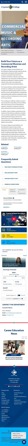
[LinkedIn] (17, 386)
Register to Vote (18, 403)
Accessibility (5, 411)
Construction (5, 403)
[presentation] (23, 338)
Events (3, 413)
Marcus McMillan (7, 198)
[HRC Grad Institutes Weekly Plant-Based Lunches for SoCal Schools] (14, 347)
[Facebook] (8, 386)
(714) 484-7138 (9, 315)
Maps (3, 393)
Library (3, 396)
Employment (17, 400)
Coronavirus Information (20, 402)
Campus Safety (5, 402)
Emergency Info (5, 400)
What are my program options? (14, 167)
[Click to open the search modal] (22, 2)
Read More (6, 207)
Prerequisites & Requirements (21, 191)
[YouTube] (19, 386)
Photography (17, 147)
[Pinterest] (15, 386)
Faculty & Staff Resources (20, 396)
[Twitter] (11, 386)
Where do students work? (12, 184)
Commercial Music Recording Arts (7, 52)
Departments (19, 50)
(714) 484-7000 (6, 2)
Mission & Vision (6, 417)
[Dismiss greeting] (25, 433)
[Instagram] (13, 386)
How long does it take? (11, 172)
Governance (5, 415)
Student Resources (18, 393)
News (3, 421)
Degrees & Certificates (12, 190)
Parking (4, 394)
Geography (4, 147)
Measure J (4, 419)
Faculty (4, 190)
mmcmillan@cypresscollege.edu (14, 313)
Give (15, 398)
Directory (13, 430)
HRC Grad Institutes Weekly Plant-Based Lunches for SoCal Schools (14, 358)
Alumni (16, 394)
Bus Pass (4, 398)
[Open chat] (24, 442)
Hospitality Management (5, 152)
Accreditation (5, 410)
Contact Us (18, 430)
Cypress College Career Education (7, 50)
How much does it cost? (11, 178)
